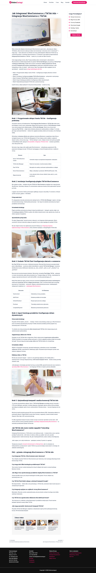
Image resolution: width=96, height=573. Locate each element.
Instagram (31, 562)
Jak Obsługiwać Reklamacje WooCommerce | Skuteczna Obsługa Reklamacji (19, 528)
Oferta (45, 2)
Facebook (31, 560)
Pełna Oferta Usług (54, 553)
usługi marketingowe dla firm (34, 69)
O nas (57, 2)
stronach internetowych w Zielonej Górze (32, 444)
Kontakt (67, 2)
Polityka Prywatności (54, 554)
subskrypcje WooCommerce (33, 286)
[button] (79, 2)
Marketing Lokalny (74, 554)
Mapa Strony (52, 558)
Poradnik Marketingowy (75, 553)
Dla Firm (72, 556)
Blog (62, 2)
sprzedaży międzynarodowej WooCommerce (45, 421)
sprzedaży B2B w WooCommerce (20, 367)
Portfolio (51, 2)
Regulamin (52, 556)
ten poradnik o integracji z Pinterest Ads (38, 141)
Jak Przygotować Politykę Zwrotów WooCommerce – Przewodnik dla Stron (41, 528)
